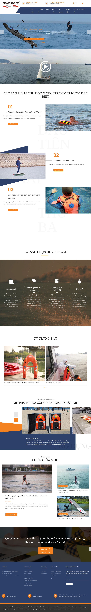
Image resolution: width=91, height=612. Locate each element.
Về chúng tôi (40, 10)
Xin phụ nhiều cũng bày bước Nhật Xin (24, 112)
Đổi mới (79, 289)
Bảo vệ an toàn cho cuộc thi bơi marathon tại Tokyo (64, 379)
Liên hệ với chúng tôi (79, 10)
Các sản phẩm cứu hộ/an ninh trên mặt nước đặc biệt (46, 95)
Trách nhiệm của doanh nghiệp (30, 580)
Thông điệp (68, 10)
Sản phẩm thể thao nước (63, 160)
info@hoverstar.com (30, 3)
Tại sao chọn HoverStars (45, 252)
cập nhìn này (44, 573)
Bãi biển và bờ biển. (32, 438)
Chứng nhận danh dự (28, 575)
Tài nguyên (61, 10)
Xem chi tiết (11, 514)
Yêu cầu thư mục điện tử (56, 573)
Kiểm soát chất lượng (28, 578)
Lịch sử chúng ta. (27, 573)
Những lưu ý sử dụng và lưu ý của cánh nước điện (72, 518)
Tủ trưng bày (45, 338)
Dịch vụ (47, 10)
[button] (89, 32)
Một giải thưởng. (27, 583)
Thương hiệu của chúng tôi (34, 289)
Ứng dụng (43, 571)
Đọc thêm (12, 381)
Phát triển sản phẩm (28, 585)
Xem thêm (12, 123)
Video (52, 578)
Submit (69, 584)
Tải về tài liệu (54, 575)
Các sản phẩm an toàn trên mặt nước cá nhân (24, 196)
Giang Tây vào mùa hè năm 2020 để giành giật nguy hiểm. (24, 379)
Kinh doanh (11, 289)
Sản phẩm (32, 10)
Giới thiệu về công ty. (28, 571)
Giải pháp (53, 10)
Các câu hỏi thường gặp (56, 571)
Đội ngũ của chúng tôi (57, 289)
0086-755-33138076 (54, 3)
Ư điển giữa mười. (45, 460)
